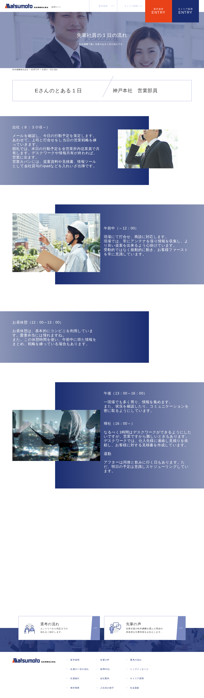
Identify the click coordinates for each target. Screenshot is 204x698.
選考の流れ (136, 660)
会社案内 (104, 678)
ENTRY (158, 11)
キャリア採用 (131, 6)
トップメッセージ (139, 669)
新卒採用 (103, 6)
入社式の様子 (107, 688)
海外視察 (75, 688)
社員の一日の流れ (79, 669)
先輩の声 (104, 660)
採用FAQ (105, 669)
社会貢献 (134, 688)
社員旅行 (75, 678)
